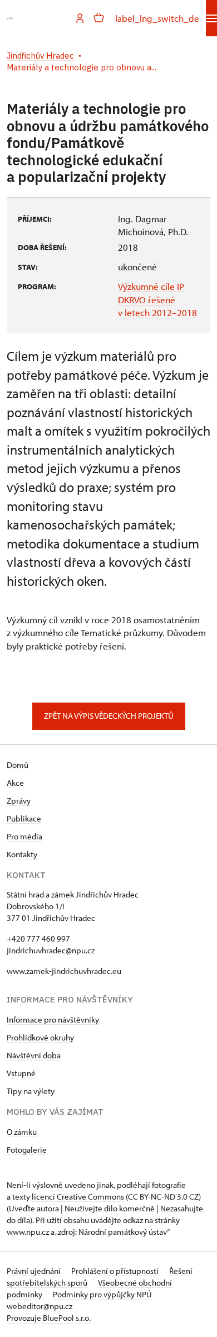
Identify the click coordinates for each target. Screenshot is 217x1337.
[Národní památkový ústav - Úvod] (10, 18)
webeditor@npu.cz (39, 1306)
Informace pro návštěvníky (53, 1019)
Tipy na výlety (31, 1091)
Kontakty (22, 854)
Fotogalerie (27, 1149)
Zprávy (19, 800)
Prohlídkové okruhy (40, 1037)
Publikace (24, 818)
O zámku (22, 1131)
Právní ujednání (34, 1271)
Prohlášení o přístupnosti (115, 1271)
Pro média (24, 836)
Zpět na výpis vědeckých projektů (109, 715)
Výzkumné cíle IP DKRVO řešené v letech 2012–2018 (157, 299)
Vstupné (21, 1073)
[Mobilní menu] (211, 18)
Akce (15, 782)
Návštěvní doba (34, 1055)
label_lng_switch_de (157, 18)
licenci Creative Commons (78, 1196)
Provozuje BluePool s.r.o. (49, 1317)
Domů (17, 765)
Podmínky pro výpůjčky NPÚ (102, 1294)
